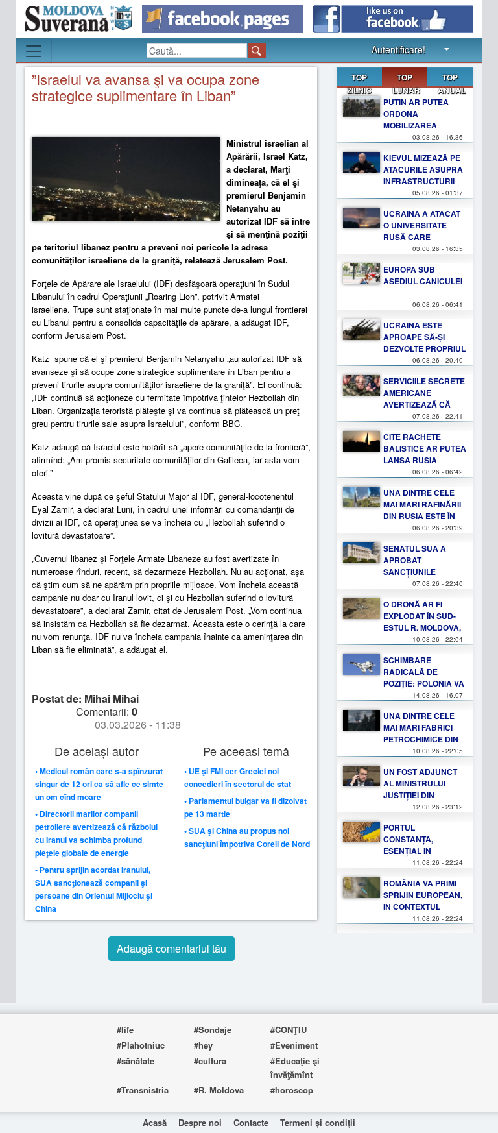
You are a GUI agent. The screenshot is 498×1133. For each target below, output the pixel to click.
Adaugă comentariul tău (171, 948)
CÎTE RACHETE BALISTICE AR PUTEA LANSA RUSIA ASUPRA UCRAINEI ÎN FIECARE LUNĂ (424, 460)
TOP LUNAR (406, 79)
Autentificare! (398, 49)
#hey (203, 1045)
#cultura (210, 1060)
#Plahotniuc (141, 1045)
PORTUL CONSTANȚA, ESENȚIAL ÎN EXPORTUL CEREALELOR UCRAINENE (410, 857)
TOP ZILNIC (359, 83)
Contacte (250, 1122)
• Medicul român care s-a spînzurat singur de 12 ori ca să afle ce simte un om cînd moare (99, 784)
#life (125, 1029)
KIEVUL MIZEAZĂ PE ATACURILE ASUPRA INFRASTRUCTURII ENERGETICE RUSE (423, 175)
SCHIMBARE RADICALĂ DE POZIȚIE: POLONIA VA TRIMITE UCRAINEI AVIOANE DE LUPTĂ (423, 683)
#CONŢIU (288, 1029)
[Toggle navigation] (34, 51)
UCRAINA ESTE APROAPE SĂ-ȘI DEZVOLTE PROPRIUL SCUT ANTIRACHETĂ (424, 342)
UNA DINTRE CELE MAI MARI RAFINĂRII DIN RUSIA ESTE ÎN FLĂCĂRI (422, 510)
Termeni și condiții (317, 1122)
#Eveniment (294, 1045)
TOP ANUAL (452, 83)
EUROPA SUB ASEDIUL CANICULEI (422, 275)
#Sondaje (212, 1029)
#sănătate (135, 1060)
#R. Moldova (219, 1090)
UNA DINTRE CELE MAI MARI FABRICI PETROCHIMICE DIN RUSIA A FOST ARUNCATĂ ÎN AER (420, 739)
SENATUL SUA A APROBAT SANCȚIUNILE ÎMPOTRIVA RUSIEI (418, 565)
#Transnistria (143, 1090)
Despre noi (200, 1122)
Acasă (155, 1122)
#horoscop (291, 1090)
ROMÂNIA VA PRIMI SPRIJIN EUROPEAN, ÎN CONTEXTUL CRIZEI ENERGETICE (422, 900)
